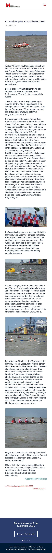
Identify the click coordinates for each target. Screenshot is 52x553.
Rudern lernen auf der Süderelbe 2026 (26, 524)
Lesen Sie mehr (26, 534)
